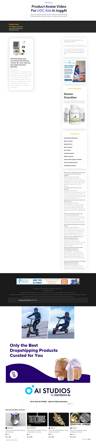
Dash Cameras (68, 147)
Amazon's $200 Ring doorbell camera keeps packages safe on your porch (74, 262)
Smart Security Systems (71, 162)
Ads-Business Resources (71, 138)
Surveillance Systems (70, 165)
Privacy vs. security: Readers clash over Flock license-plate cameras (73, 237)
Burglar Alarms (68, 144)
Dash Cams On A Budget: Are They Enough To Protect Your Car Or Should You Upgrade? (74, 174)
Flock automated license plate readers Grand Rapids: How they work (73, 248)
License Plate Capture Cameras (73, 159)
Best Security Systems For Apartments (73, 213)
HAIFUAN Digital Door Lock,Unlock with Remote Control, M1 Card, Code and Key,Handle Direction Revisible (20, 63)
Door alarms (67, 150)
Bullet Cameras (68, 141)
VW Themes (34, 300)
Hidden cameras (68, 156)
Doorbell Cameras (69, 153)
